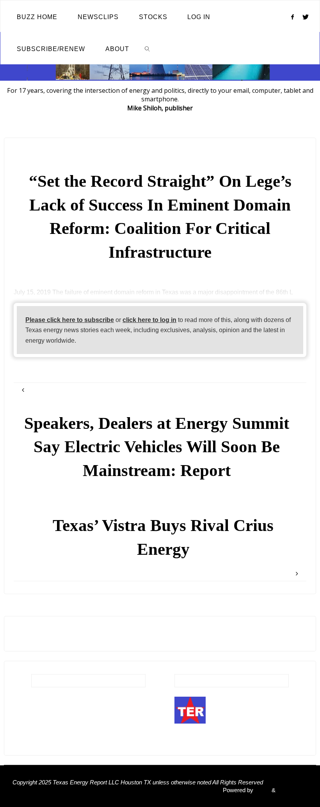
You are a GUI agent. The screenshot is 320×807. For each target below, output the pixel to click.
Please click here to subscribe (69, 319)
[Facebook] (292, 16)
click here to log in (149, 319)
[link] (147, 48)
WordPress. (292, 790)
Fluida (261, 790)
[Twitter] (305, 16)
